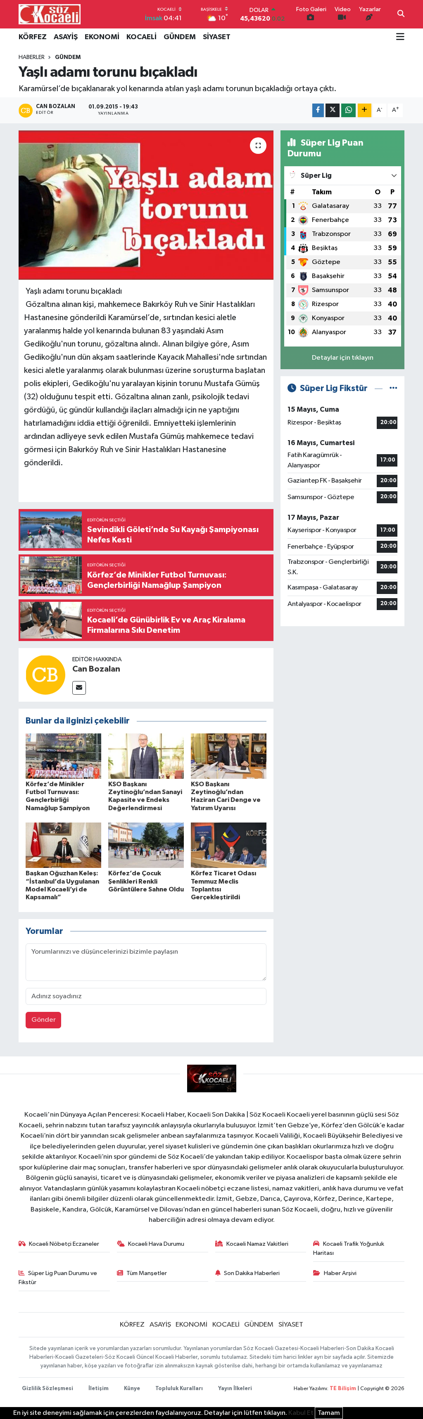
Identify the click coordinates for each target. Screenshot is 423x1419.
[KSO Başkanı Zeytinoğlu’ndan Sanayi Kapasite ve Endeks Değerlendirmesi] (146, 755)
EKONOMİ (102, 37)
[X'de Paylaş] (333, 110)
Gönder (43, 1019)
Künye (132, 1388)
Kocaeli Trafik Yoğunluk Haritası (348, 1248)
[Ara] (400, 14)
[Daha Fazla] (364, 110)
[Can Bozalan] (45, 674)
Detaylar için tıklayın (342, 357)
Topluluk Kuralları (179, 1388)
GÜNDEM (180, 37)
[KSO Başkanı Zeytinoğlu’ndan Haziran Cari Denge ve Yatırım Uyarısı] (228, 755)
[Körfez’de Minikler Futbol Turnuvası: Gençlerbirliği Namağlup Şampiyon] (63, 755)
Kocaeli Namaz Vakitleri (257, 1244)
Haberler (32, 57)
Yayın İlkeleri (235, 1388)
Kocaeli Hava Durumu (156, 1244)
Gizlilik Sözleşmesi (47, 1388)
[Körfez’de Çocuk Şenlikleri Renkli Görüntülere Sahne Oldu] (146, 845)
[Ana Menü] (400, 37)
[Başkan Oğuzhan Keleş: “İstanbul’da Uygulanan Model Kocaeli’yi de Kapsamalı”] (63, 845)
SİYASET (217, 37)
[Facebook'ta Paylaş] (318, 110)
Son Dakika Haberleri (252, 1273)
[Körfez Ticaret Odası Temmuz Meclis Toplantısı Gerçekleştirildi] (228, 845)
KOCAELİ (141, 37)
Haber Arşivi (340, 1273)
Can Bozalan (96, 669)
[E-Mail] (79, 688)
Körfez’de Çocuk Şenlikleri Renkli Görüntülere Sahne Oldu (146, 881)
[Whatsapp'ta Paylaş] (348, 110)
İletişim (98, 1388)
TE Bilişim (343, 1388)
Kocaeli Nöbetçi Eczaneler (64, 1244)
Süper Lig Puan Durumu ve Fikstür (58, 1277)
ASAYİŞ (66, 37)
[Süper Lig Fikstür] (393, 388)
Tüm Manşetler (146, 1273)
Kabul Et (301, 1413)
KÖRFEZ (33, 37)
